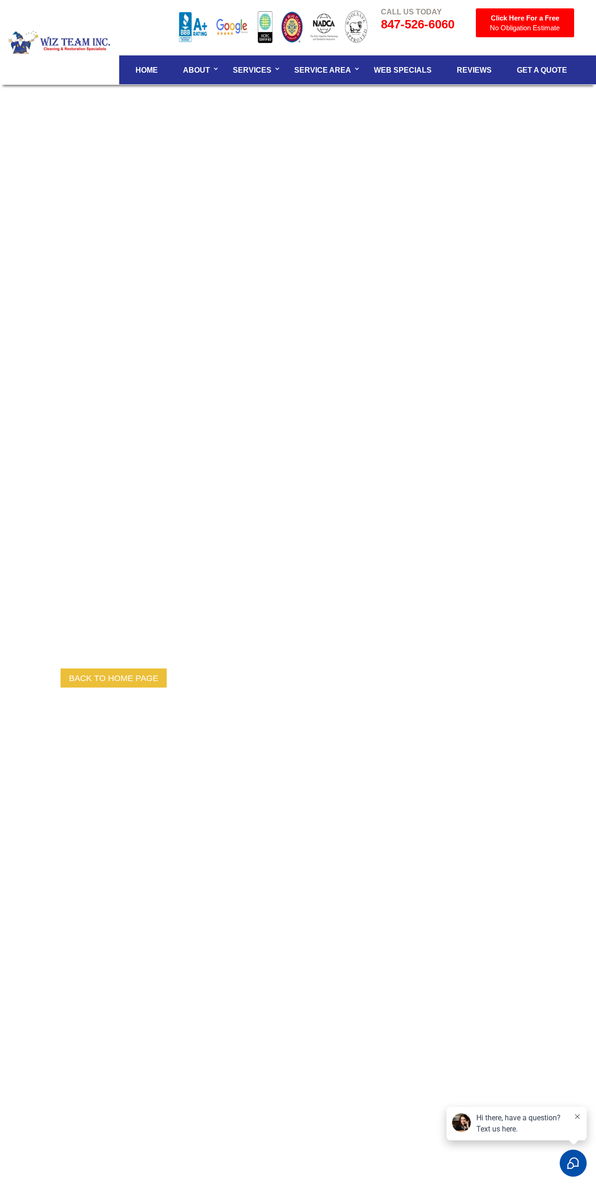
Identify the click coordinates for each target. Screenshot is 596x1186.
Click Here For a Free (525, 23)
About (196, 70)
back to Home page (113, 678)
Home (146, 70)
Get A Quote (542, 70)
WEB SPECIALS (403, 70)
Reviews (474, 70)
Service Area (322, 70)
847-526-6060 (417, 24)
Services (252, 70)
